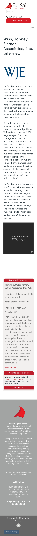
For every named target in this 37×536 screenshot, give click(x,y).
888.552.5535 (15, 16)
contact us (22, 474)
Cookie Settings (12, 532)
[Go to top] (18, 525)
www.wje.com (10, 367)
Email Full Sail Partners (14, 379)
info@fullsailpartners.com (18, 501)
